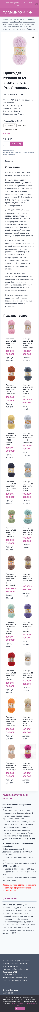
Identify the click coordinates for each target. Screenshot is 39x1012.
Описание (9, 161)
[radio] (10, 125)
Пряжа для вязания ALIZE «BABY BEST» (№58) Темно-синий (11, 486)
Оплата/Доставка (10, 990)
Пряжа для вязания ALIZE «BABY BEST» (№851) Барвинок (27, 626)
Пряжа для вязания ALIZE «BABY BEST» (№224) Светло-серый (27, 437)
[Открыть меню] (35, 12)
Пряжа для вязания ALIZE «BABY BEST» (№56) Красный (11, 675)
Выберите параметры (11, 362)
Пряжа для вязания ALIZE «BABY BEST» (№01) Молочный (27, 721)
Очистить (6, 133)
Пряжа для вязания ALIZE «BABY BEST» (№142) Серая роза (27, 578)
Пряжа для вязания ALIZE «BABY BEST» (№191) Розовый (11, 343)
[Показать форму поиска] (24, 12)
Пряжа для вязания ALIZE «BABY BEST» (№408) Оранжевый (11, 389)
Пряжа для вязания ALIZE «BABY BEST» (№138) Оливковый (11, 532)
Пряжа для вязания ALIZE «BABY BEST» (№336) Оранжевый (11, 721)
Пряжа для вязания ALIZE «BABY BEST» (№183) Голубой (27, 486)
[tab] (19, 161)
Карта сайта (7, 993)
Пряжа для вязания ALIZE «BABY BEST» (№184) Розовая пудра (27, 343)
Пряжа (7, 121)
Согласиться (20, 1009)
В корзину (16, 143)
